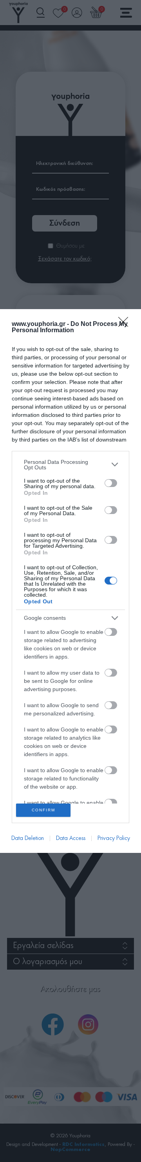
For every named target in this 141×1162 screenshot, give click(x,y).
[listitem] (70, 464)
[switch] (111, 483)
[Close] (125, 324)
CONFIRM (43, 810)
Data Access (70, 838)
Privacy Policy (114, 838)
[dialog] (70, 581)
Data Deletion (27, 838)
